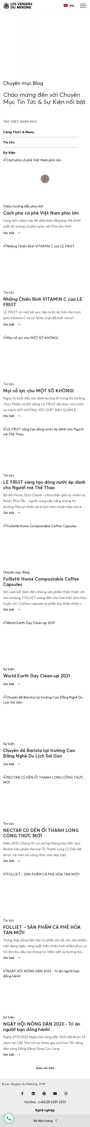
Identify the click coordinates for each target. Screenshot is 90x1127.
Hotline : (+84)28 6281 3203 (45, 1102)
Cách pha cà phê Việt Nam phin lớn (41, 213)
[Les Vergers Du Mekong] (17, 5)
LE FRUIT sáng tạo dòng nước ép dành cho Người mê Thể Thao (44, 484)
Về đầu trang (43, 1121)
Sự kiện (9, 152)
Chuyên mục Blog (23, 83)
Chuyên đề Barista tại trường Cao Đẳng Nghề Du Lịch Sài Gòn (39, 753)
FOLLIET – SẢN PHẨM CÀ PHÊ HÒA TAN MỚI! (42, 929)
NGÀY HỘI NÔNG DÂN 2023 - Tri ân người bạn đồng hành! (41, 1026)
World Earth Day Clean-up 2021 (36, 676)
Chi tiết (8, 233)
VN (71, 6)
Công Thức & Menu (18, 132)
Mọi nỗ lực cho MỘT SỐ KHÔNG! (38, 391)
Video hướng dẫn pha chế (23, 206)
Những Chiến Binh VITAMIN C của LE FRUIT (42, 301)
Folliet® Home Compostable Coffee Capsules (41, 581)
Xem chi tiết (45, 1068)
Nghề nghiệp (45, 1110)
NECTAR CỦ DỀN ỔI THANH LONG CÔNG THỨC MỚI (41, 833)
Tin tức (9, 142)
